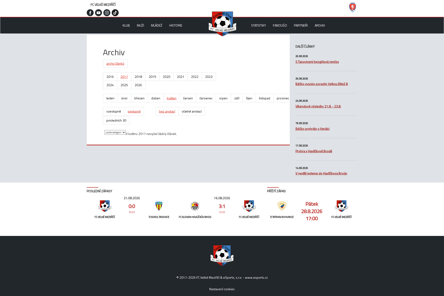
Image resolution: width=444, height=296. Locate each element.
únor (124, 98)
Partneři (301, 25)
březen (139, 98)
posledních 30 (116, 120)
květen (171, 98)
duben (155, 98)
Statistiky (258, 25)
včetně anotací (192, 111)
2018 (138, 76)
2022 (194, 76)
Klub (126, 25)
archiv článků (115, 63)
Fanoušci (280, 25)
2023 (209, 76)
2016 (110, 76)
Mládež (156, 25)
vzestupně (113, 111)
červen (188, 98)
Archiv (320, 25)
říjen (249, 98)
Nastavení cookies (222, 289)
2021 (180, 76)
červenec (206, 98)
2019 (152, 76)
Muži (140, 25)
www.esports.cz (256, 277)
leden (110, 98)
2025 (124, 84)
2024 (110, 84)
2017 (124, 76)
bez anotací (167, 111)
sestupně (134, 111)
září (236, 98)
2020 (166, 76)
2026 (138, 84)
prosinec (283, 98)
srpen (223, 98)
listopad (264, 98)
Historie (175, 25)
